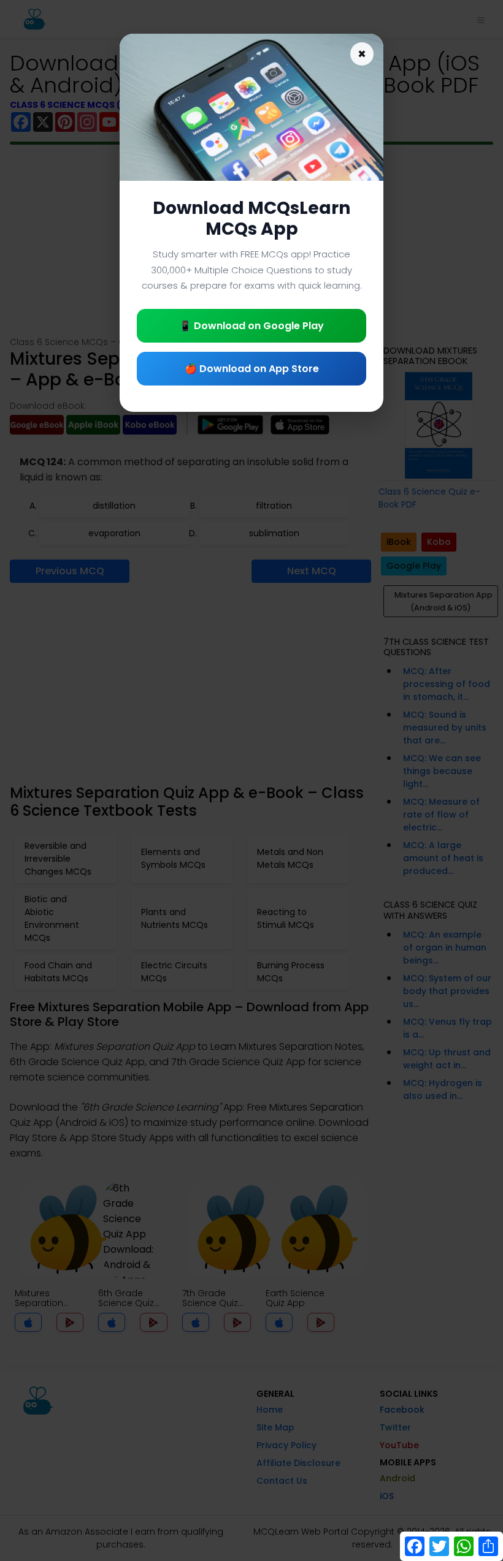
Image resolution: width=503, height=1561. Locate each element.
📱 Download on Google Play (251, 326)
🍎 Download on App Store (252, 369)
